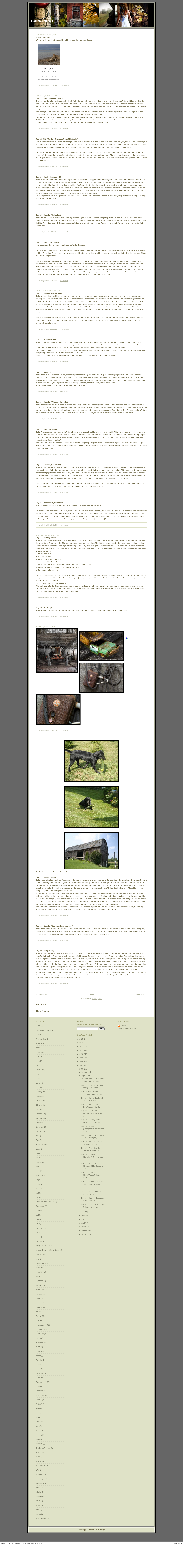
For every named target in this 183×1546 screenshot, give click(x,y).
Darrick (123, 1026)
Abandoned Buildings (44, 1030)
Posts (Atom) (97, 999)
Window (39, 1496)
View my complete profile (127, 1029)
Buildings (39, 1092)
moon (38, 1298)
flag (37, 1167)
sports (38, 1417)
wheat (38, 1488)
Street (38, 1430)
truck (38, 1457)
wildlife (39, 1492)
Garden (39, 1197)
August (84, 1076)
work (38, 1510)
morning (39, 1303)
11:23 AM (54, 281)
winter (38, 1501)
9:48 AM (54, 616)
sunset (38, 1439)
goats (38, 1211)
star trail (39, 1422)
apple (38, 1048)
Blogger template (7, 1543)
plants (38, 1347)
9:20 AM (54, 454)
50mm (38, 1026)
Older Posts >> (141, 995)
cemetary (39, 1096)
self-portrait (40, 1395)
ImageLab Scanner (43, 1246)
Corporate (40, 1127)
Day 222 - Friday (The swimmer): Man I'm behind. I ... (92, 1113)
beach (38, 1074)
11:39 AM (54, 232)
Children (39, 1105)
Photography (41, 1325)
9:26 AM (54, 915)
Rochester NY (41, 1382)
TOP (180, 1543)
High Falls (40, 1228)
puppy (38, 1364)
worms (38, 1514)
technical (39, 1444)
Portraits (39, 1360)
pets (38, 1320)
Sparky (39, 1413)
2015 (81, 1039)
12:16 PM (54, 329)
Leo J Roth (40, 1272)
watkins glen (41, 1479)
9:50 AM (54, 391)
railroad (39, 1369)
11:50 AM (54, 166)
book (38, 1079)
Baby (38, 1061)
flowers (39, 1175)
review (38, 1378)
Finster (38, 1162)
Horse (38, 1232)
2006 (81, 1069)
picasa (38, 1338)
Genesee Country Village (45, 1202)
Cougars (39, 1131)
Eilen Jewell (40, 1145)
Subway (39, 1435)
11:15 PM (54, 730)
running (39, 1387)
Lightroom (40, 1281)
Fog (37, 1180)
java (38, 1259)
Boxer (38, 1083)
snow (38, 1408)
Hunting (39, 1241)
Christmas (40, 1114)
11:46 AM (54, 361)
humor (38, 1237)
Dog (38, 1140)
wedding (39, 1483)
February (84, 1231)
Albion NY (40, 1035)
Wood (38, 1505)
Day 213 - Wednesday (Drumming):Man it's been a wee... (92, 1166)
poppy (38, 1356)
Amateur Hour (41, 1039)
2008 (81, 1061)
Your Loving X (41, 1518)
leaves (38, 1268)
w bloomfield (41, 1466)
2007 (81, 1065)
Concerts (39, 1123)
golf (37, 1215)
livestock (39, 1285)
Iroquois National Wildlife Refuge (48, 1250)
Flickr (38, 1171)
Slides (38, 1404)
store (38, 1426)
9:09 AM (54, 492)
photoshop (40, 1334)
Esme (38, 1149)
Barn (38, 1065)
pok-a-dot (39, 1351)
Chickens (39, 1101)
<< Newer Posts (42, 995)
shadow (39, 1400)
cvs (37, 1136)
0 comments (64, 128)
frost (38, 1188)
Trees (38, 1452)
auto (38, 1057)
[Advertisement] (126, 1073)
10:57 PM (54, 85)
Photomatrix (40, 1329)
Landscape (40, 1263)
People (39, 1316)
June (83, 1216)
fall (37, 1158)
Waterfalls (40, 1474)
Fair (37, 1153)
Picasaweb (40, 1342)
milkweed (39, 1294)
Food (38, 1184)
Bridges (39, 1087)
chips (38, 1109)
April (83, 1223)
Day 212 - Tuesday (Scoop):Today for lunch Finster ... (90, 1175)
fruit (37, 1193)
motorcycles (40, 1307)
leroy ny (39, 1277)
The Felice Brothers (43, 1448)
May (83, 1219)
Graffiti (38, 1219)
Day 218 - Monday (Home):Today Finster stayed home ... (92, 1128)
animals (39, 1043)
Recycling (40, 1373)
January (84, 1234)
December (85, 1072)
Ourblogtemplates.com (31, 1543)
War (37, 1470)
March (83, 1227)
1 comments (65, 85)
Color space (40, 1118)
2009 (81, 1058)
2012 (81, 1047)
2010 (81, 1054)
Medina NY (40, 1290)
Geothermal (40, 1206)
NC (37, 1312)
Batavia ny (40, 1070)
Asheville (39, 1052)
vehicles (39, 1461)
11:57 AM (54, 128)
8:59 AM (54, 525)
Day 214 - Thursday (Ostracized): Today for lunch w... (92, 1157)
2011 (81, 1050)
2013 (81, 1043)
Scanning (39, 1391)
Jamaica (39, 1254)
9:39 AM (54, 419)
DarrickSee (42, 21)
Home (92, 995)
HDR (38, 1224)
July (83, 1212)
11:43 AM (54, 204)
